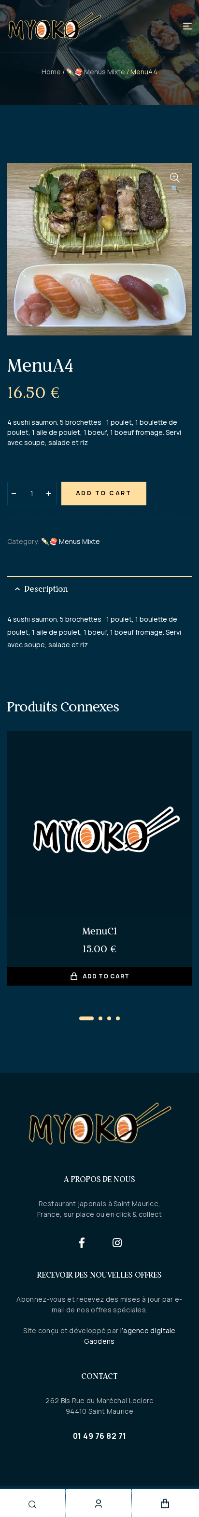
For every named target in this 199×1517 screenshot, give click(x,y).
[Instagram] (117, 1242)
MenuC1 (99, 931)
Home (51, 71)
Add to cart (104, 493)
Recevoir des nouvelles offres (99, 1275)
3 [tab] (109, 1018)
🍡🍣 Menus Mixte (95, 71)
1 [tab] (86, 1018)
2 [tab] (100, 1018)
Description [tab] (46, 589)
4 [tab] (118, 1018)
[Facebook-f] (82, 1242)
